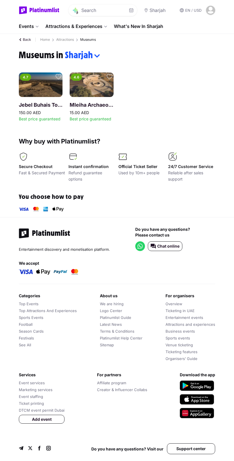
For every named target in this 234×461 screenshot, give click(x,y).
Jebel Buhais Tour (40, 105)
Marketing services (36, 389)
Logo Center (111, 310)
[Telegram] (21, 449)
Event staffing (31, 396)
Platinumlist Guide (115, 317)
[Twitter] (30, 449)
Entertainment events (184, 317)
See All (25, 345)
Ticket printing (31, 403)
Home (45, 39)
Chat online (168, 246)
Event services (32, 383)
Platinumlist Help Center (121, 338)
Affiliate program (111, 383)
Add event (42, 419)
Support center (191, 448)
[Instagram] (48, 449)
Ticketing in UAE (180, 310)
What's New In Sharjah (138, 26)
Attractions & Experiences (73, 26)
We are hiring (112, 304)
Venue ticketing (179, 345)
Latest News (111, 324)
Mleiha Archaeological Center (91, 105)
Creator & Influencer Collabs (122, 389)
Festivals (26, 338)
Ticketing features (181, 351)
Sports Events (31, 317)
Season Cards (31, 331)
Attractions (65, 39)
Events (26, 26)
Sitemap (107, 345)
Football (26, 324)
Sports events (178, 338)
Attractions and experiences (190, 324)
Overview (174, 304)
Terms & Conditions (117, 331)
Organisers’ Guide (181, 358)
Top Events (29, 304)
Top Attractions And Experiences (48, 310)
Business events (180, 331)
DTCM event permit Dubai (41, 410)
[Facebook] (39, 449)
